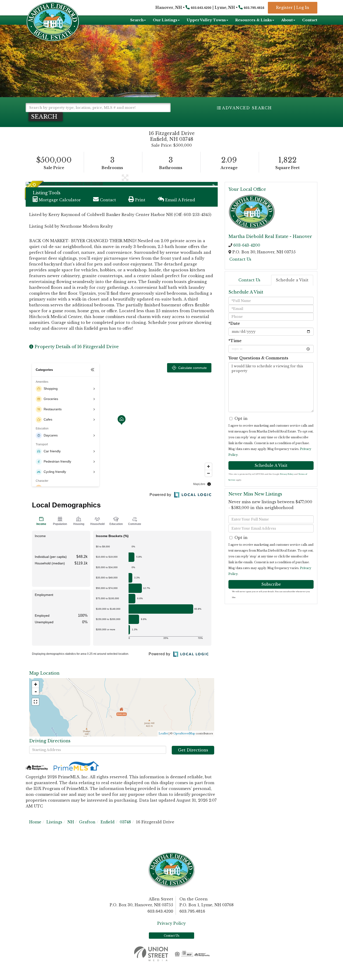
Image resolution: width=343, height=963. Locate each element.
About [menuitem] (287, 20)
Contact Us (240, 259)
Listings (54, 822)
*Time (235, 340)
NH (70, 822)
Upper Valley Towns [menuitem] (206, 20)
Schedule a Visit (292, 280)
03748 (125, 822)
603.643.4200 (201, 8)
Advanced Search (247, 108)
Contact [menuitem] (309, 20)
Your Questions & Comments (258, 358)
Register (284, 7)
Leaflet (163, 733)
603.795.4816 (254, 8)
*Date (234, 323)
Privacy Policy (287, 474)
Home (35, 822)
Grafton (87, 822)
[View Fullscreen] (35, 701)
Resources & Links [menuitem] (253, 20)
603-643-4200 (246, 245)
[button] (45, 116)
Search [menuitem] (137, 20)
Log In (302, 7)
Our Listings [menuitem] (165, 20)
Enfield (108, 822)
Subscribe (271, 584)
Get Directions (193, 750)
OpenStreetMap (184, 733)
